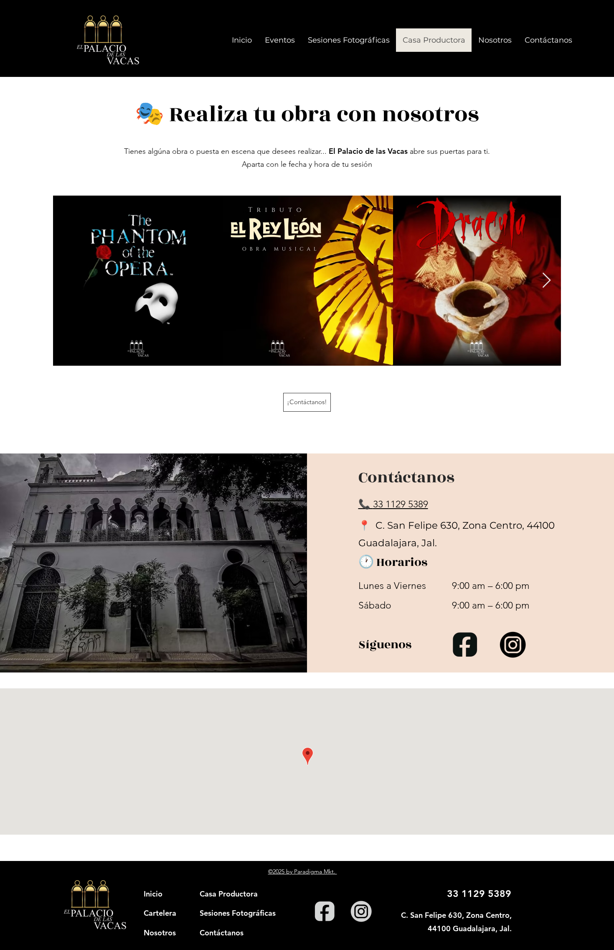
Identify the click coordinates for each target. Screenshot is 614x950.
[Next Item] (546, 281)
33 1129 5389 (400, 504)
